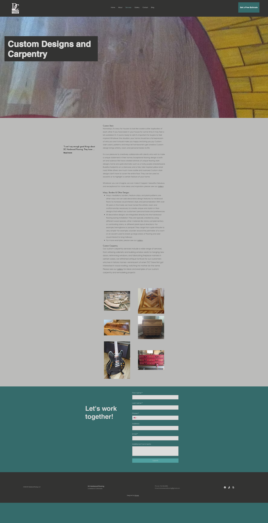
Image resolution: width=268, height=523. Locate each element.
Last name (137, 403)
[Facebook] (225, 487)
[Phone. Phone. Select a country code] (136, 418)
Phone (135, 413)
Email (135, 434)
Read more (68, 153)
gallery (120, 269)
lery (162, 186)
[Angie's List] (229, 487)
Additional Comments (141, 444)
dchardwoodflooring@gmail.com (169, 488)
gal (159, 186)
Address (135, 423)
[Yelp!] (233, 487)
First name (137, 393)
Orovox (137, 495)
